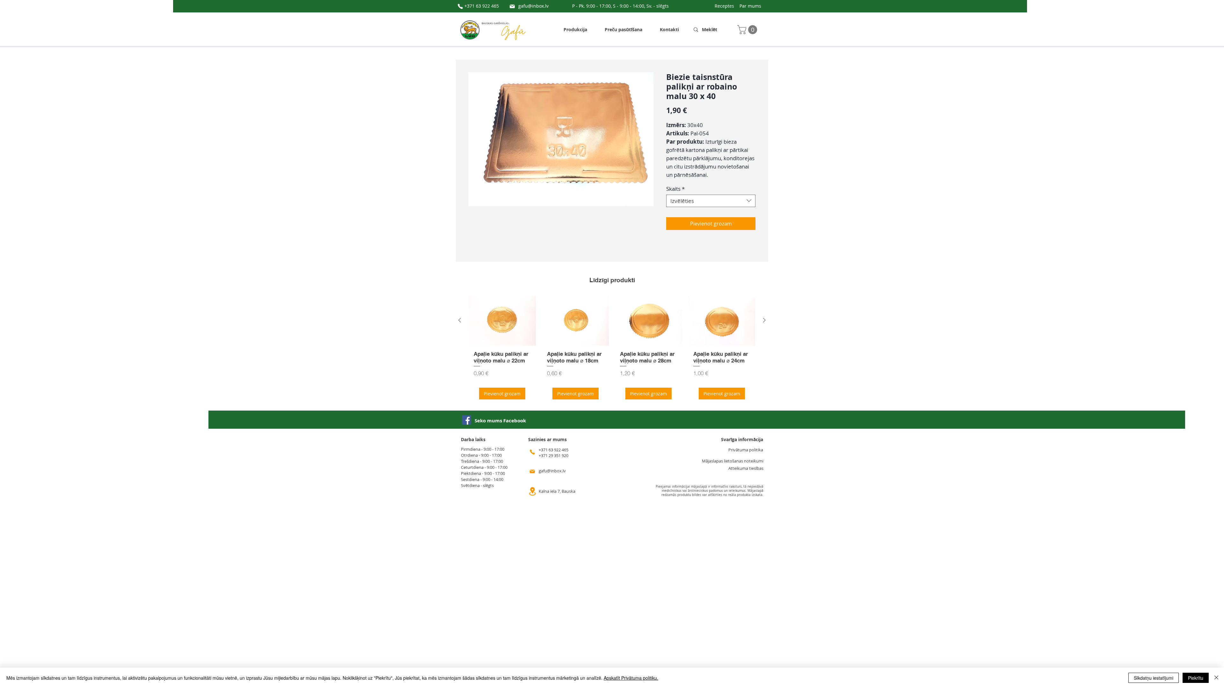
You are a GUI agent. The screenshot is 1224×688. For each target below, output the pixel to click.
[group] (612, 350)
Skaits (675, 188)
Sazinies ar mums (547, 439)
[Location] (532, 491)
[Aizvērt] (1216, 678)
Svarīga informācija (742, 439)
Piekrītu (1195, 678)
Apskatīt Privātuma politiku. (631, 678)
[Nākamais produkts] (764, 320)
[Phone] (460, 6)
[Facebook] (466, 420)
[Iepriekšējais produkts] (459, 320)
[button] (748, 29)
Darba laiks (473, 439)
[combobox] (710, 201)
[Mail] (512, 6)
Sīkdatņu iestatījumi (1153, 678)
